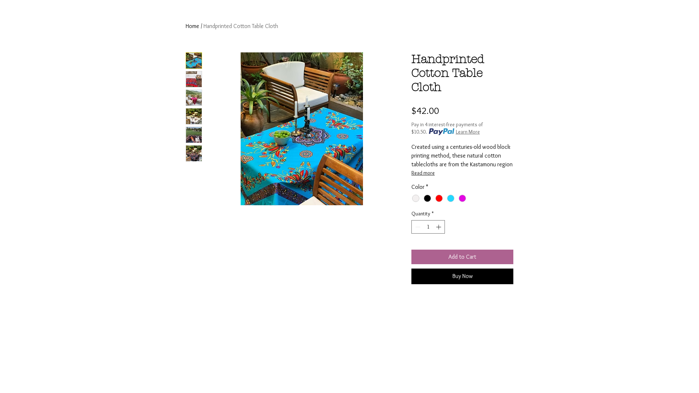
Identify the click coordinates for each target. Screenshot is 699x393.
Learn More (468, 131)
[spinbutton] (428, 227)
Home (192, 26)
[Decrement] (417, 227)
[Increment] (439, 227)
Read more (423, 173)
